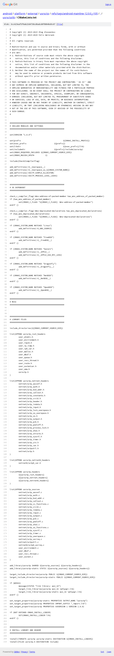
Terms (32, 651)
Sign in (108, 4)
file (60, 24)
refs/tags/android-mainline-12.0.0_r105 (74, 13)
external (33, 13)
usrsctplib (9, 17)
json (109, 651)
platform (19, 13)
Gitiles (16, 651)
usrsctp (44, 13)
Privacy (24, 651)
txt (102, 651)
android (7, 13)
